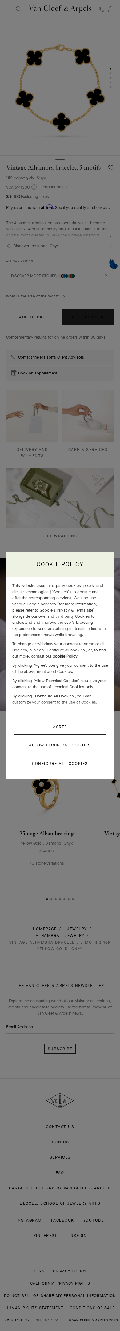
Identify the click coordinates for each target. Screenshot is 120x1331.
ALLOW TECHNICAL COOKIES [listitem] (60, 745)
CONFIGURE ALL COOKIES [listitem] (60, 763)
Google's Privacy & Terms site (66, 610)
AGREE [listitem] (60, 726)
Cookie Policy (65, 656)
